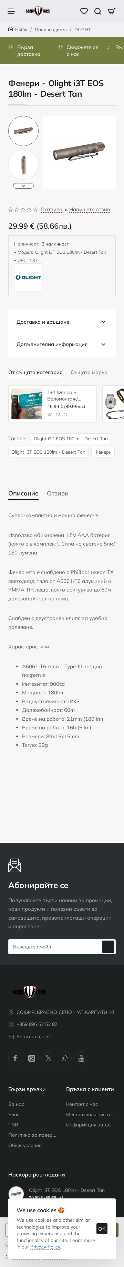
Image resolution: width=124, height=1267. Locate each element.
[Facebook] (15, 1058)
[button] (23, 118)
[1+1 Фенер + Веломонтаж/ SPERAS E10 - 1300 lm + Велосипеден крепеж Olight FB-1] (26, 404)
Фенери (103, 452)
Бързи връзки (27, 1089)
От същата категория (35, 372)
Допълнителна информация (52, 344)
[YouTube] (81, 1058)
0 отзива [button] (51, 209)
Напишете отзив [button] (89, 209)
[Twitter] (48, 1058)
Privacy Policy (45, 1247)
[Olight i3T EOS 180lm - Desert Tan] (16, 1194)
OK (102, 1229)
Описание (23, 493)
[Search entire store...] (98, 11)
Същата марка (89, 372)
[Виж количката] (111, 11)
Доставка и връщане (43, 322)
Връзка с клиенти (90, 1089)
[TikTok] (65, 1058)
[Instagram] (32, 1058)
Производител (51, 29)
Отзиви (58, 493)
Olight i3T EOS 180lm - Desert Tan (71, 438)
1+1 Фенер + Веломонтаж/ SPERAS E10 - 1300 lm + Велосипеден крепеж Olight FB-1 (69, 395)
